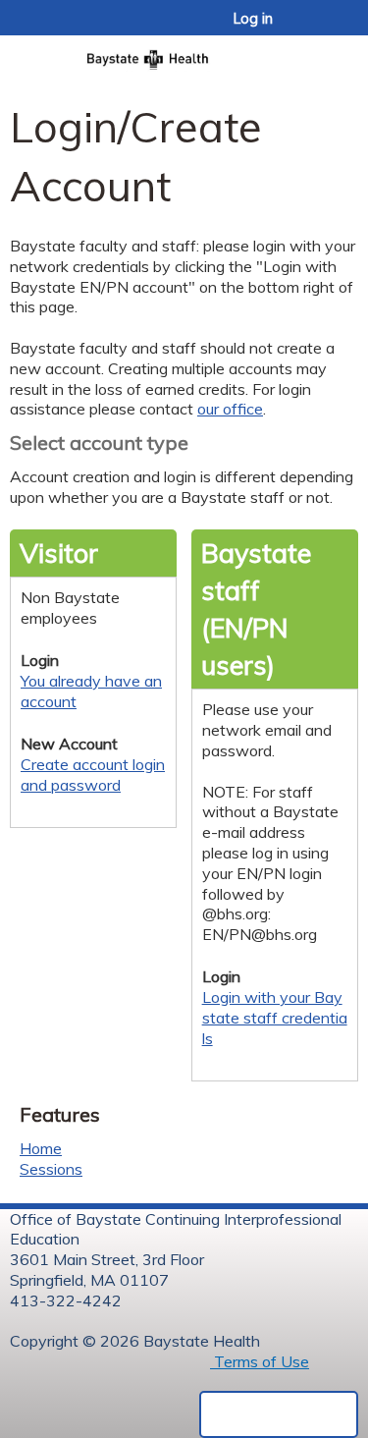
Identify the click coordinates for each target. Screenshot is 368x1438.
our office (230, 408)
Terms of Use (259, 1361)
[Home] (184, 53)
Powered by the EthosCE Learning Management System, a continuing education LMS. (278, 1414)
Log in (253, 19)
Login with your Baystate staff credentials (274, 1017)
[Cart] (310, 28)
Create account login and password (93, 774)
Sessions (51, 1169)
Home (41, 1148)
